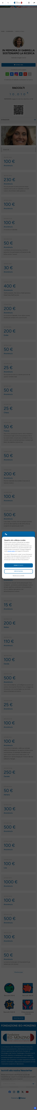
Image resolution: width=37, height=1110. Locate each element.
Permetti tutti (18, 565)
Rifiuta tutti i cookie (18, 575)
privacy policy (11, 551)
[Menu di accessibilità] (35, 1108)
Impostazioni (18, 571)
